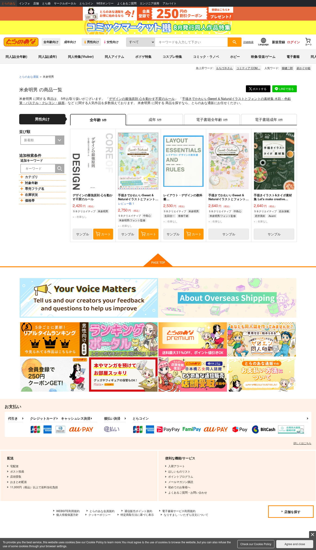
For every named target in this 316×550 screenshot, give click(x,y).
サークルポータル (65, 3)
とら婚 (46, 3)
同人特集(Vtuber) (81, 56)
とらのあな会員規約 (102, 511)
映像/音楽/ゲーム (263, 56)
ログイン (293, 42)
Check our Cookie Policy (255, 544)
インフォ (24, 3)
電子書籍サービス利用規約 (178, 511)
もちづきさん (224, 68)
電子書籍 (293, 56)
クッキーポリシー (99, 514)
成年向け (70, 42)
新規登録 (278, 42)
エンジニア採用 (149, 3)
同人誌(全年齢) (16, 56)
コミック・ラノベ (206, 56)
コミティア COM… (248, 68)
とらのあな (8, 3)
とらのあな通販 (29, 76)
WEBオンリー (105, 3)
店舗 (36, 3)
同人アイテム (114, 56)
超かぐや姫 (303, 68)
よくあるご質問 (126, 3)
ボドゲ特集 (143, 56)
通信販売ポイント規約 (138, 511)
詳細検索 (248, 42)
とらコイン (86, 3)
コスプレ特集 (172, 56)
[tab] (155, 119)
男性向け (93, 42)
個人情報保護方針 (67, 514)
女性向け (113, 42)
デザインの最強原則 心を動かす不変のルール (142, 98)
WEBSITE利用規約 (68, 511)
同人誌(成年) (47, 56)
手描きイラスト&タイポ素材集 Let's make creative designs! (273, 199)
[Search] (59, 168)
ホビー (235, 56)
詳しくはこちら (302, 443)
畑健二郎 (287, 68)
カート (106, 234)
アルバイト (170, 3)
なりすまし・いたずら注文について (186, 514)
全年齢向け (51, 42)
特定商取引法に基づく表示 (137, 514)
